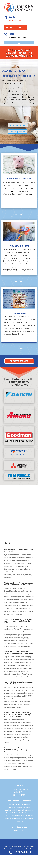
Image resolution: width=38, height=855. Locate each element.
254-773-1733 (15, 20)
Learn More (19, 214)
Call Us (12, 17)
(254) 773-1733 (19, 795)
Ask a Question (18, 131)
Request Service (17, 125)
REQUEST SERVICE (15, 27)
